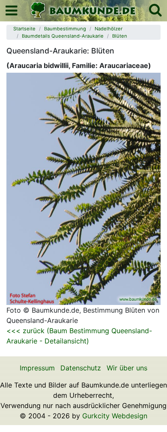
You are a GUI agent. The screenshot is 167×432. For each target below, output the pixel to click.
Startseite (24, 29)
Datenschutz (80, 368)
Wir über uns (127, 368)
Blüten (119, 36)
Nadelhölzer (108, 29)
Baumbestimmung (65, 29)
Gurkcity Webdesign (114, 415)
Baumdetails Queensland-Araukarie (63, 36)
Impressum (37, 368)
